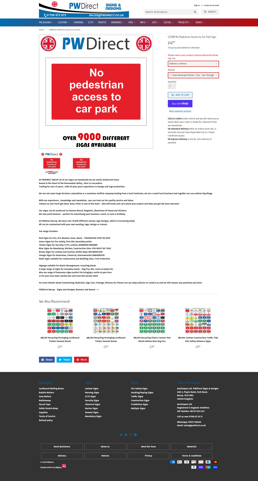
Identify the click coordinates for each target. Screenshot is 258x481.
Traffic (102, 22)
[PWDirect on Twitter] (121, 435)
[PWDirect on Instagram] (130, 435)
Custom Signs (91, 388)
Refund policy (46, 420)
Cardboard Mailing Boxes (51, 388)
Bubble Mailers (46, 392)
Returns (105, 455)
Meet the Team (148, 446)
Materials (191, 446)
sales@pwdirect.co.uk (195, 425)
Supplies (43, 412)
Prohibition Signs (139, 404)
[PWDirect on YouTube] (135, 435)
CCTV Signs (90, 396)
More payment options (180, 111)
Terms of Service (47, 416)
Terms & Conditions (191, 455)
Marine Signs (91, 408)
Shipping (172, 47)
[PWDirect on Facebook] (126, 435)
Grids (199, 22)
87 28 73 (198, 416)
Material (171, 70)
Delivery (62, 455)
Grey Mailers (45, 396)
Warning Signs (92, 392)
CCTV (90, 22)
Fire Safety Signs (139, 388)
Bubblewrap (45, 400)
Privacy (148, 455)
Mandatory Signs (93, 416)
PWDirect (50, 462)
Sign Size (171, 58)
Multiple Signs (138, 408)
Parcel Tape (45, 404)
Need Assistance (62, 446)
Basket (212, 11)
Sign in (197, 5)
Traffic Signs (137, 396)
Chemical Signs (92, 404)
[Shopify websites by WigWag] (64, 467)
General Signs (91, 412)
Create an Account (211, 5)
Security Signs (92, 400)
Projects (183, 22)
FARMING (78, 22)
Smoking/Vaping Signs (142, 392)
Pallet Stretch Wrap (48, 408)
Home (41, 30)
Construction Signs (140, 400)
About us (105, 446)
